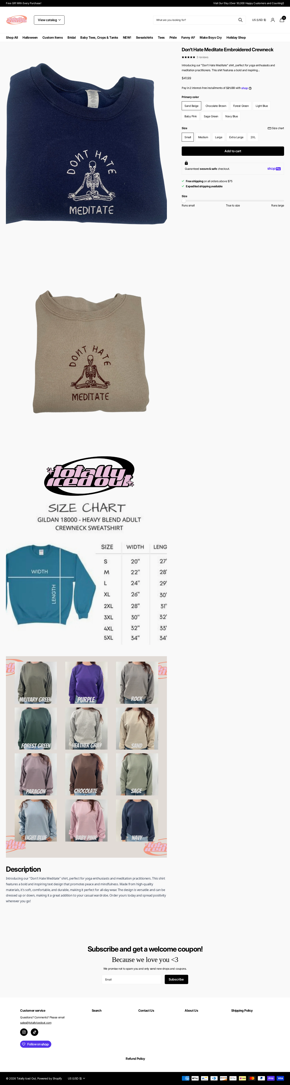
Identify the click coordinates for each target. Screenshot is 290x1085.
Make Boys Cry (211, 37)
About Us (191, 1010)
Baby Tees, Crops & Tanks (99, 37)
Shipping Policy (242, 1010)
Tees (161, 37)
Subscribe (176, 979)
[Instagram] (24, 1032)
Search (96, 1010)
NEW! (127, 37)
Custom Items (52, 37)
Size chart (278, 128)
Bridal (71, 37)
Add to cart (233, 151)
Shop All (12, 37)
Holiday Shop (236, 37)
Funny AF (188, 37)
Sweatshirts (144, 37)
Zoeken (240, 20)
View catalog (48, 20)
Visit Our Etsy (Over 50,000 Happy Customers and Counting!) (248, 3)
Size (233, 128)
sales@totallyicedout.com (35, 1022)
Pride (173, 37)
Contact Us (146, 1010)
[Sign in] (273, 20)
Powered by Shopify (49, 1078)
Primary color (190, 97)
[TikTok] (34, 1032)
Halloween (30, 37)
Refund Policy (135, 1059)
